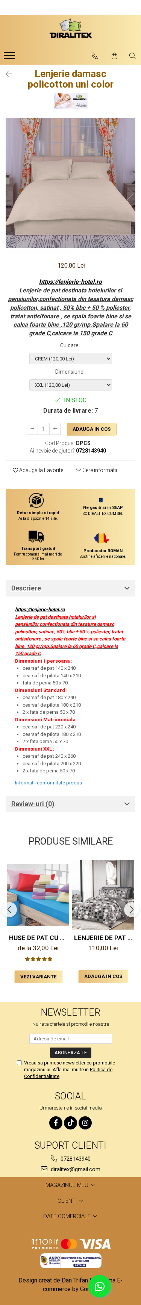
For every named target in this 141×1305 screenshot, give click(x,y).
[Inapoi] (5, 74)
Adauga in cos (92, 429)
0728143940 (75, 1158)
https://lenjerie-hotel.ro (70, 281)
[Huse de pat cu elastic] (38, 895)
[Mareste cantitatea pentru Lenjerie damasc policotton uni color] (55, 429)
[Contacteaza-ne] (94, 56)
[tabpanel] (70, 186)
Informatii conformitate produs (48, 783)
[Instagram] (85, 1122)
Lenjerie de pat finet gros (104, 938)
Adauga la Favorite (40, 470)
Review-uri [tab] (33, 804)
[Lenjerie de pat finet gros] (103, 895)
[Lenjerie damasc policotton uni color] (70, 186)
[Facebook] (55, 1122)
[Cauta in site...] (132, 56)
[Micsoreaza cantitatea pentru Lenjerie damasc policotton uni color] (32, 429)
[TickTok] (70, 1122)
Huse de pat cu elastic (39, 938)
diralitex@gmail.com (74, 1169)
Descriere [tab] (26, 588)
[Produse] (10, 58)
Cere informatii (99, 470)
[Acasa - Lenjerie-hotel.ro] (70, 31)
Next (129, 193)
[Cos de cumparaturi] (114, 56)
